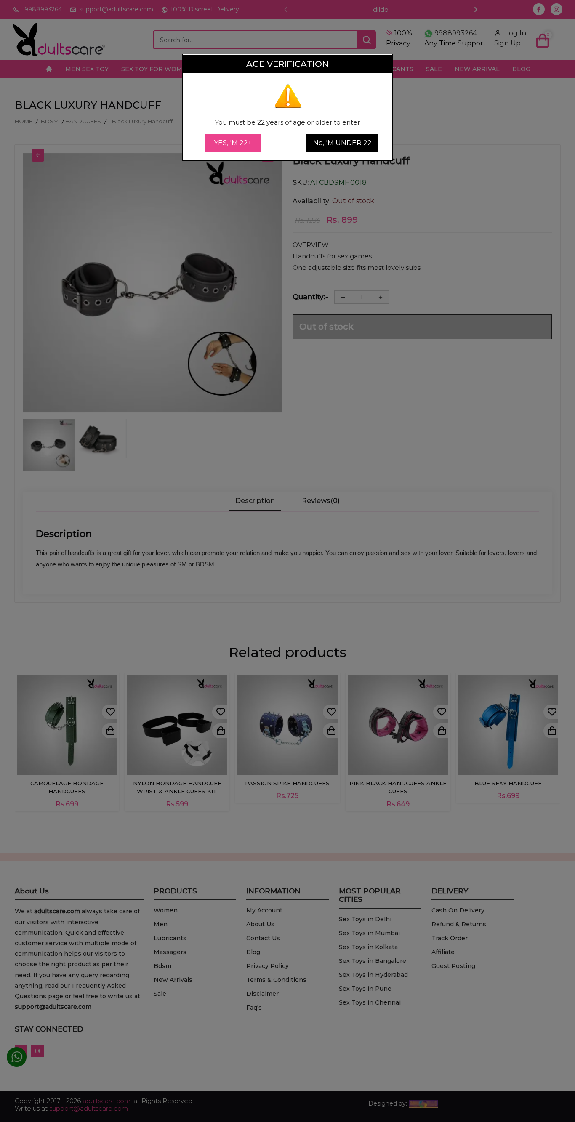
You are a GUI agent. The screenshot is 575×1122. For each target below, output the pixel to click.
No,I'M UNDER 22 (342, 143)
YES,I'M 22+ (233, 143)
